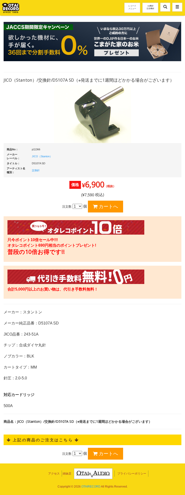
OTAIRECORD (90, 486)
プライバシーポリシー (131, 473)
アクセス (54, 473)
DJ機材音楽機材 (150, 7)
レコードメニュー (132, 7)
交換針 (36, 170)
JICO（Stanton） (42, 156)
